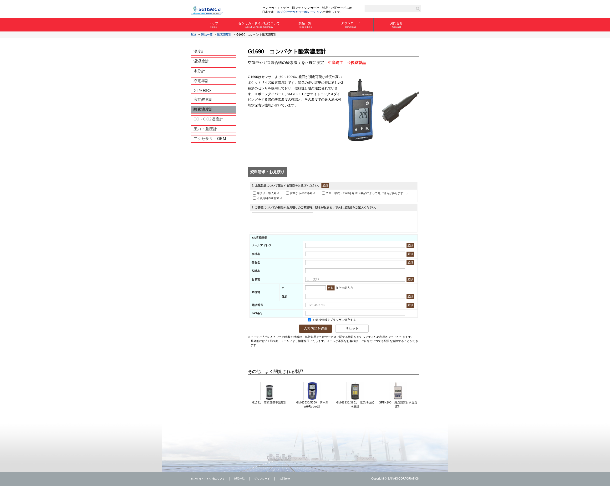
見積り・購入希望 (268, 193)
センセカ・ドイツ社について (259, 24)
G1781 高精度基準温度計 (269, 402)
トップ (213, 24)
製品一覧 (305, 24)
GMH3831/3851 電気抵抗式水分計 (355, 404)
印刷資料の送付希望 (269, 198)
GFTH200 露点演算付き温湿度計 (398, 404)
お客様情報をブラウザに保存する (334, 319)
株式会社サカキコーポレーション (299, 12)
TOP (193, 34)
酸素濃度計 (224, 34)
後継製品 (358, 63)
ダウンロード (350, 24)
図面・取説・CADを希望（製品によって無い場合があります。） (367, 193)
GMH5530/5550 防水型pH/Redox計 (312, 404)
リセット (352, 328)
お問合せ (396, 24)
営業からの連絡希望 (302, 193)
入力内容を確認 (315, 328)
